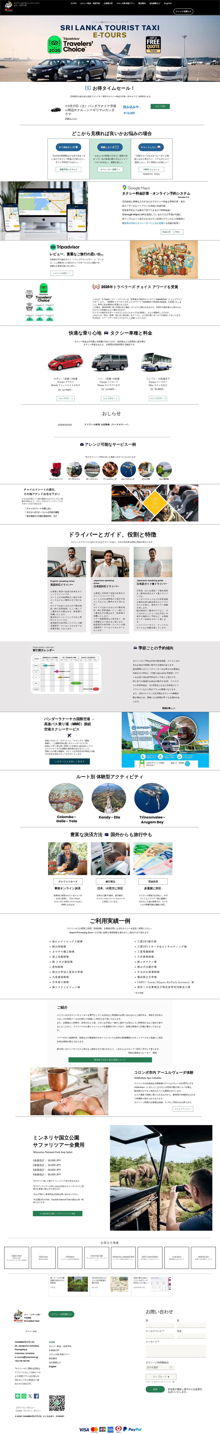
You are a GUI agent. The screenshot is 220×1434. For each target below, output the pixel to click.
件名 (179, 1331)
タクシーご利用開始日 (157, 1362)
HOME (52, 1342)
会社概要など (55, 1362)
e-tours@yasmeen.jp (26, 1357)
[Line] (17, 1396)
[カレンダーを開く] (171, 1367)
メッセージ (151, 1342)
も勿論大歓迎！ (173, 223)
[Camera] (82, 444)
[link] (91, 110)
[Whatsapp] (23, 1396)
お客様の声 (54, 1350)
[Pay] (106, 834)
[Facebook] (36, 1396)
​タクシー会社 (31, 1331)
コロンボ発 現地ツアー (59, 1354)
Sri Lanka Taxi (31, 1321)
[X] (30, 1396)
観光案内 (53, 1358)
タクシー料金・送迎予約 (60, 1346)
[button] (142, 5)
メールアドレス (154, 1331)
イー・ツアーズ (20, 5)
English (52, 1366)
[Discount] (88, 88)
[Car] (106, 332)
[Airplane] (69, 735)
